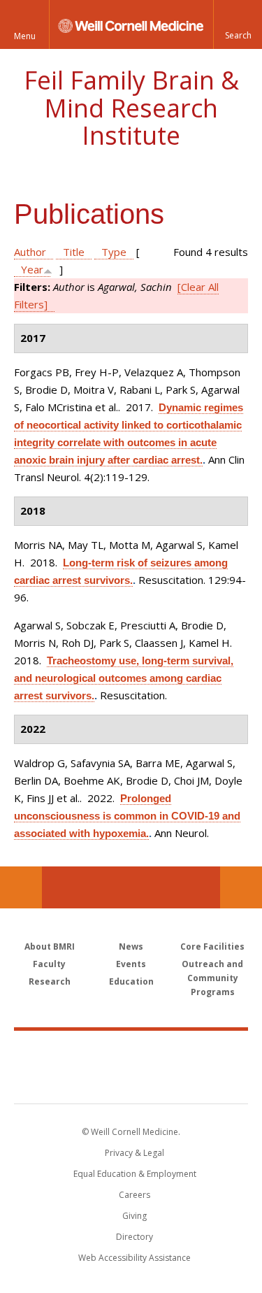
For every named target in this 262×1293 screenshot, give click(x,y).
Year (32, 269)
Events (131, 964)
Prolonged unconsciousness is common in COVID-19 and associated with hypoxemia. (127, 815)
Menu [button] (25, 36)
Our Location (21, 887)
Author (30, 252)
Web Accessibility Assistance (134, 1258)
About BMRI (49, 946)
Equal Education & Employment (134, 1174)
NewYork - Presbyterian (131, 1081)
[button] (237, 24)
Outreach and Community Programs (212, 978)
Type (113, 252)
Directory (134, 1237)
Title (74, 252)
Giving (134, 1216)
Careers (134, 1195)
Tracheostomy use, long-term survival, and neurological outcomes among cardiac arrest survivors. (123, 678)
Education (131, 981)
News (131, 946)
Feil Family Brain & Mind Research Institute (131, 107)
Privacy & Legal (134, 1153)
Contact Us (241, 887)
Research (50, 981)
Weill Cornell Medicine (131, 1051)
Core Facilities (212, 946)
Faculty (49, 964)
